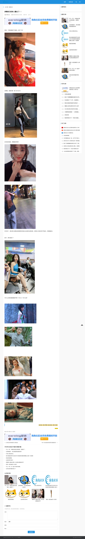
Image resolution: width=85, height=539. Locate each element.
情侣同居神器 (9, 458)
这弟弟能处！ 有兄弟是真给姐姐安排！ (14, 451)
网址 (5, 528)
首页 (65, 2)
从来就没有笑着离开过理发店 (11, 442)
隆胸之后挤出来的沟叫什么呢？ (72, 106)
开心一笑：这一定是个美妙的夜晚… (13, 466)
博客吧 (19, 537)
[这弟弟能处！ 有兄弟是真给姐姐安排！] (24, 479)
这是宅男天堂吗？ (10, 460)
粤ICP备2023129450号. (77, 537)
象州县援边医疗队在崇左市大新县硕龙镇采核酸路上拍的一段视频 (19, 455)
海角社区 (71, 2)
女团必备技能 (68, 94)
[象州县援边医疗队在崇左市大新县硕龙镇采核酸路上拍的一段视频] (51, 479)
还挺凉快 (67, 114)
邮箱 (5, 525)
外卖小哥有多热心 (10, 453)
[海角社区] (8, 2)
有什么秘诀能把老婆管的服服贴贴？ (50, 442)
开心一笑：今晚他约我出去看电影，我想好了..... (16, 449)
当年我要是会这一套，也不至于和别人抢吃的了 (73, 138)
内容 (5, 511)
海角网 (13, 431)
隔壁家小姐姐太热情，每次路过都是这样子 (15, 462)
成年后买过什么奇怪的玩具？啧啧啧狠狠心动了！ (74, 140)
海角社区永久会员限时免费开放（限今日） (72, 127)
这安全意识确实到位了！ (11, 468)
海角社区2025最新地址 (68, 132)
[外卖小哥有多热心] (38, 479)
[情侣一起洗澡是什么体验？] (51, 493)
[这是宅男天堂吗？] (24, 493)
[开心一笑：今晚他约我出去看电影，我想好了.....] (11, 479)
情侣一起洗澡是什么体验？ (11, 464)
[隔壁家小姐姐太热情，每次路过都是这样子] (38, 493)
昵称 (5, 521)
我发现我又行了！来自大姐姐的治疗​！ (74, 117)
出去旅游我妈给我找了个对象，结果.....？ (72, 151)
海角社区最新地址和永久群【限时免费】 (72, 130)
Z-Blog (12, 537)
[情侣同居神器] (11, 493)
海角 (7, 431)
